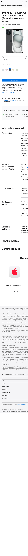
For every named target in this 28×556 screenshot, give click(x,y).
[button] (19, 2)
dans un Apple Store (21, 404)
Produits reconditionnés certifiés (11, 5)
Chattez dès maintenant (10, 100)
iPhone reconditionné (9, 374)
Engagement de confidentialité (8, 411)
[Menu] (26, 2)
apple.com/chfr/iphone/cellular (8, 345)
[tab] (12, 51)
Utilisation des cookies (21, 411)
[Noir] (10, 69)
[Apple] (2, 374)
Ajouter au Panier (14, 80)
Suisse (3, 407)
